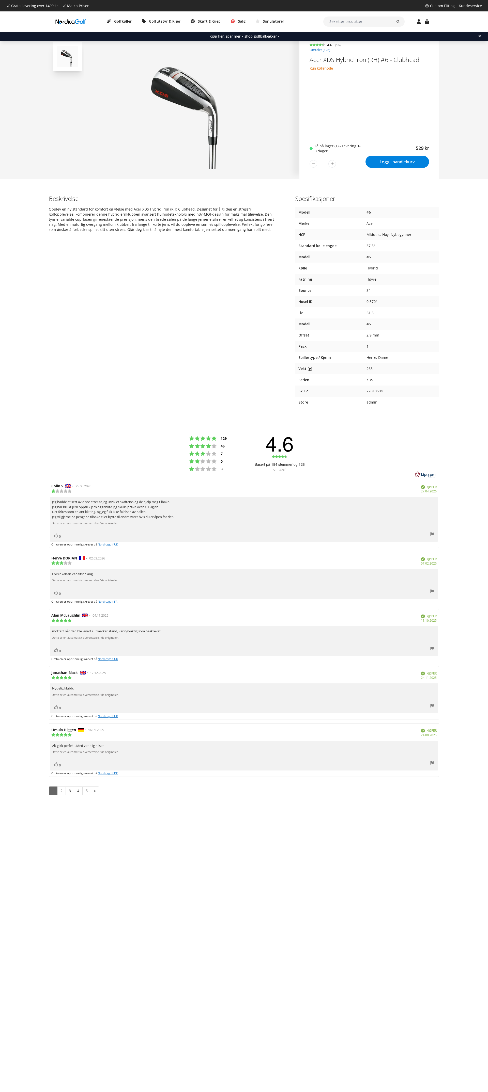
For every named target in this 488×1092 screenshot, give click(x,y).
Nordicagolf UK (108, 544)
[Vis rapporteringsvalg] (432, 534)
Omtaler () (320, 50)
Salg (242, 21)
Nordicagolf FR (107, 601)
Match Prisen (78, 5)
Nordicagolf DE (108, 773)
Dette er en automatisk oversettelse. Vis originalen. (85, 523)
